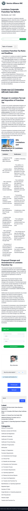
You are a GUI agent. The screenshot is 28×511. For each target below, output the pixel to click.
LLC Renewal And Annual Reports (9, 475)
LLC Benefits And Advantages (8, 461)
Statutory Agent (5, 497)
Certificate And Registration (7, 433)
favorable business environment (12, 319)
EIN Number (4, 447)
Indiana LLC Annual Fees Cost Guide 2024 (11, 415)
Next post (14, 390)
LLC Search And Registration (8, 478)
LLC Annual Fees (5, 458)
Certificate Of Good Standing (8, 442)
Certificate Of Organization (7, 444)
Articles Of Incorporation (7, 428)
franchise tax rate (9, 59)
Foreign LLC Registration (7, 450)
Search (4, 398)
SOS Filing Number (6, 494)
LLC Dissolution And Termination (9, 464)
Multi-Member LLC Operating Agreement (11, 483)
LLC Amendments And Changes (9, 456)
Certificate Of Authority (6, 436)
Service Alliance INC (14, 3)
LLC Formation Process (7, 467)
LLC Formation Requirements (8, 469)
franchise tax (4, 20)
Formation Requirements (7, 453)
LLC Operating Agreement (7, 472)
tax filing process (17, 287)
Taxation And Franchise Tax (8, 500)
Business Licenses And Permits (8, 431)
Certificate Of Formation (7, 439)
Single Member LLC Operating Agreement (11, 492)
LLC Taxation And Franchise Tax (10, 377)
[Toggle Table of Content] (14, 47)
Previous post (14, 384)
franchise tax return (19, 67)
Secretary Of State (5, 489)
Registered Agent (5, 486)
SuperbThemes (24, 508)
